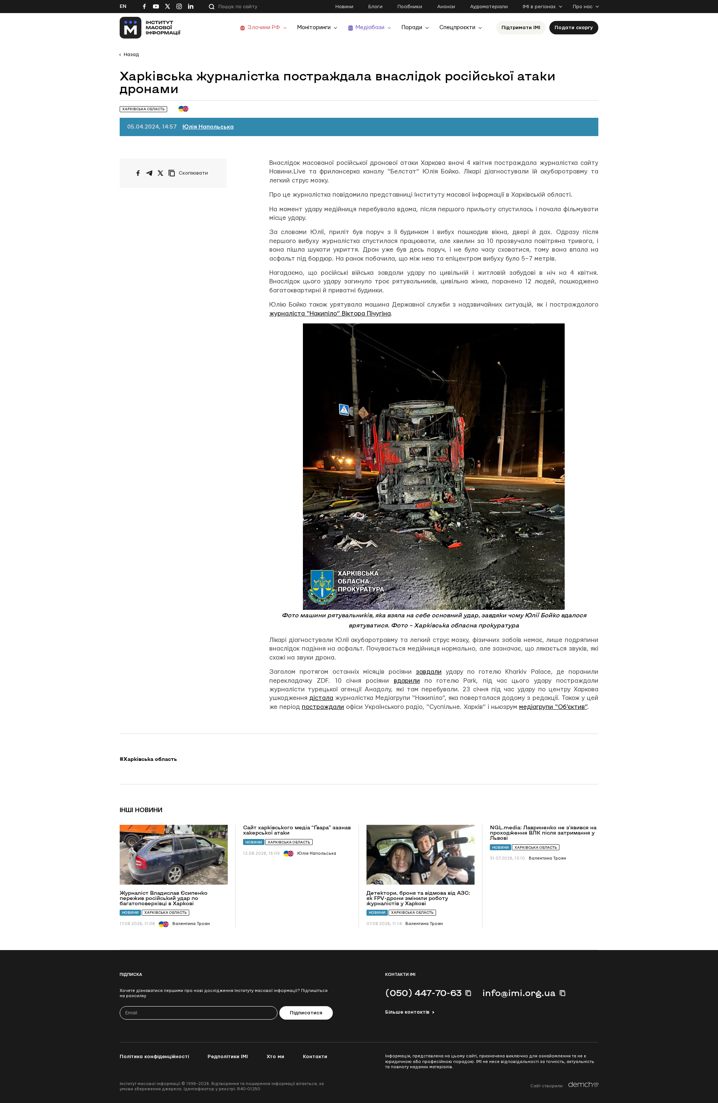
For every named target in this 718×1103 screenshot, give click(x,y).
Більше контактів (407, 1012)
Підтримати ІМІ (520, 27)
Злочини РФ (264, 27)
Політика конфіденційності (154, 1056)
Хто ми (275, 1056)
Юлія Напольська (208, 127)
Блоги (375, 6)
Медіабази (370, 27)
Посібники (410, 6)
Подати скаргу (574, 27)
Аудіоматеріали (489, 6)
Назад (131, 54)
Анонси (446, 6)
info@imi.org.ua (519, 992)
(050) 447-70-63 (423, 992)
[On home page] (150, 28)
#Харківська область (148, 759)
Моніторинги (314, 27)
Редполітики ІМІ (228, 1056)
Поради (412, 27)
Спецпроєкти (457, 27)
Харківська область (165, 912)
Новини (344, 6)
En (123, 6)
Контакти (315, 1056)
